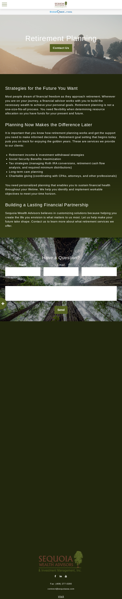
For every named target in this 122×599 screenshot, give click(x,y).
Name (23, 264)
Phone (99, 264)
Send (61, 309)
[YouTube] (66, 576)
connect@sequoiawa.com (61, 589)
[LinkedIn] (61, 576)
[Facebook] (55, 576)
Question (61, 283)
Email (61, 264)
